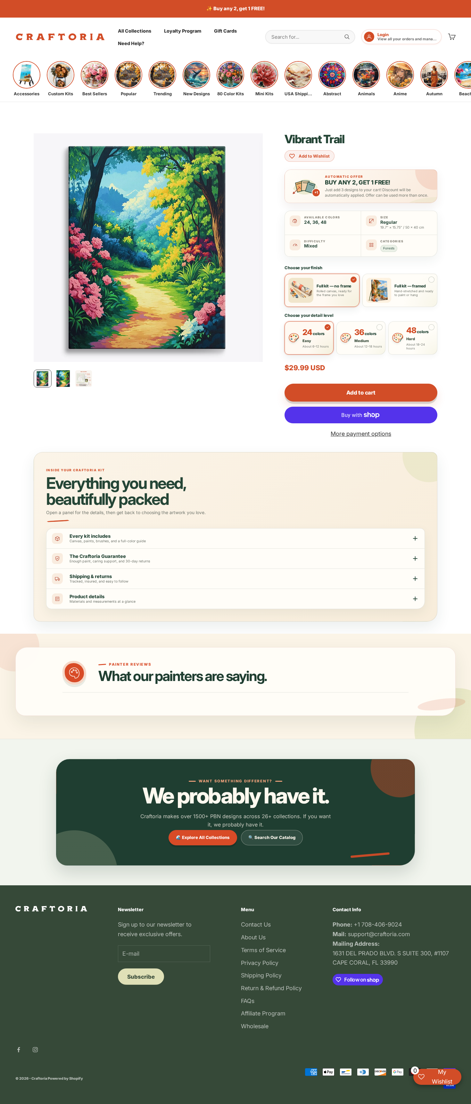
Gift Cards (225, 30)
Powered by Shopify (65, 1078)
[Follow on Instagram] (35, 1049)
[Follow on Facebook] (18, 1049)
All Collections (134, 30)
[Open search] (347, 37)
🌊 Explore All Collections (203, 837)
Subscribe (141, 977)
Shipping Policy (261, 975)
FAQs (247, 1001)
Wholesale (255, 1026)
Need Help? (131, 43)
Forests (388, 248)
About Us (253, 937)
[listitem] (26, 78)
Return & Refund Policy (271, 988)
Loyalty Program (182, 30)
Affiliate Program (263, 1013)
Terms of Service (263, 950)
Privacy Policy (259, 962)
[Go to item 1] (43, 379)
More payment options (361, 433)
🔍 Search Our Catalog (271, 837)
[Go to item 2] (63, 379)
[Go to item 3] (84, 379)
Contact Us (256, 924)
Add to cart (360, 392)
